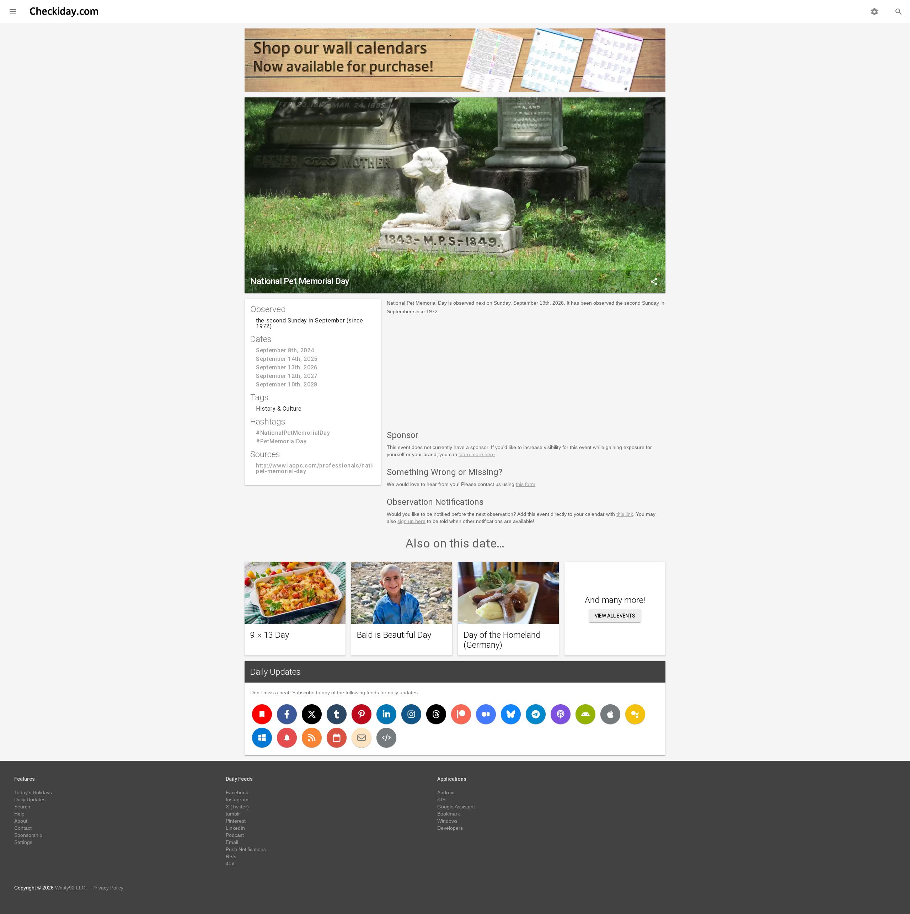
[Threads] (436, 714)
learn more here (477, 454)
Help (19, 814)
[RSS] (312, 738)
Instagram (237, 799)
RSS (231, 856)
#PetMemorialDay (281, 441)
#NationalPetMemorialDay (293, 432)
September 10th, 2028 (286, 384)
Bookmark (448, 814)
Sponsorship (28, 835)
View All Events (615, 616)
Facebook (237, 792)
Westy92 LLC (70, 888)
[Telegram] (536, 714)
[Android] (585, 714)
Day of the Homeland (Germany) (502, 640)
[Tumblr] (337, 714)
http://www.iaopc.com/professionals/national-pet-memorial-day (321, 468)
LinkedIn (235, 828)
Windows (447, 821)
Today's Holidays (33, 792)
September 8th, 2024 (285, 350)
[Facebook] (287, 714)
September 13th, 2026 (286, 367)
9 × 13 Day (269, 635)
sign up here (411, 521)
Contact (23, 828)
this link (624, 514)
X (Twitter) (237, 806)
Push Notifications (246, 849)
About (20, 821)
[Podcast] (561, 714)
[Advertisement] (526, 371)
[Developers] (386, 738)
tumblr (233, 814)
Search (22, 806)
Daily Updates (275, 672)
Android (446, 792)
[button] (12, 11)
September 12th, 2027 (286, 376)
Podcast (235, 835)
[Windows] (262, 738)
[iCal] (337, 738)
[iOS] (610, 714)
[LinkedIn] (386, 714)
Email (232, 842)
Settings (23, 842)
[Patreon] (461, 714)
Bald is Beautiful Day (394, 635)
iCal (230, 863)
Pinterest (236, 821)
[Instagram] (411, 714)
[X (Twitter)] (312, 714)
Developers (450, 828)
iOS (441, 799)
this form (525, 484)
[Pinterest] (361, 714)
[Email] (361, 738)
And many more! (615, 600)
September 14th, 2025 (286, 359)
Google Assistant (456, 806)
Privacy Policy (107, 888)
